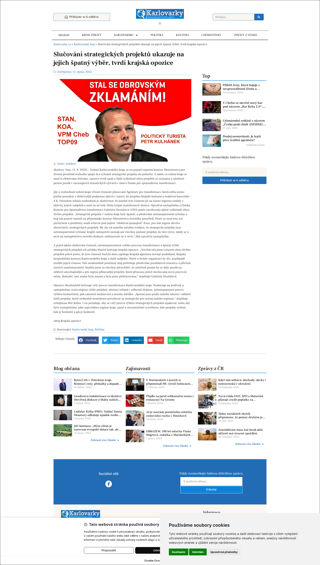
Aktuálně (63, 35)
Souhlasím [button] (178, 552)
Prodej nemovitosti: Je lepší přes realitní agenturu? (242, 138)
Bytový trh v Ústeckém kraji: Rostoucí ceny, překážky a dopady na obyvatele (96, 383)
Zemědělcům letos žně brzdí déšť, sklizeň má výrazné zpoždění (240, 431)
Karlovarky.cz (62, 44)
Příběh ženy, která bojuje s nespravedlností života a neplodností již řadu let (241, 89)
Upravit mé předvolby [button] (224, 552)
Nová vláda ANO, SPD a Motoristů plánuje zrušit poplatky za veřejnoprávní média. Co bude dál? (241, 399)
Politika (99, 329)
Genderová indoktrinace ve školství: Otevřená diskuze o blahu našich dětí (98, 399)
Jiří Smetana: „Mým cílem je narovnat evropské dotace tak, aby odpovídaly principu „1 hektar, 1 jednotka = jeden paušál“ (97, 431)
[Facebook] (160, 23)
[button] (88, 340)
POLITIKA (157, 35)
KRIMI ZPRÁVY (91, 35)
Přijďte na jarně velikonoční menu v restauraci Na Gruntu (170, 398)
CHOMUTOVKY (211, 35)
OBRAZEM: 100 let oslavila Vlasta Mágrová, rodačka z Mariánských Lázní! (168, 434)
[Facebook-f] (108, 484)
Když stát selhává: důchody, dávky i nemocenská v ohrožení (242, 381)
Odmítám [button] (198, 552)
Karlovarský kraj (84, 44)
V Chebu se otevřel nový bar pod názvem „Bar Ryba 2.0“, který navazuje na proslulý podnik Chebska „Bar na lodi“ (244, 108)
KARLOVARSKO (123, 35)
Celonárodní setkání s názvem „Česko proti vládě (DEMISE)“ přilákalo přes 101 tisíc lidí (244, 124)
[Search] (259, 17)
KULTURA (182, 35)
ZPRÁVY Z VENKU (245, 35)
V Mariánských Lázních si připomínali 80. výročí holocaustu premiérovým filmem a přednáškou (170, 383)
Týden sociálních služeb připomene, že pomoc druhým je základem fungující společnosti (240, 417)
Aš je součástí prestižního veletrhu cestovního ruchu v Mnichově (169, 413)
